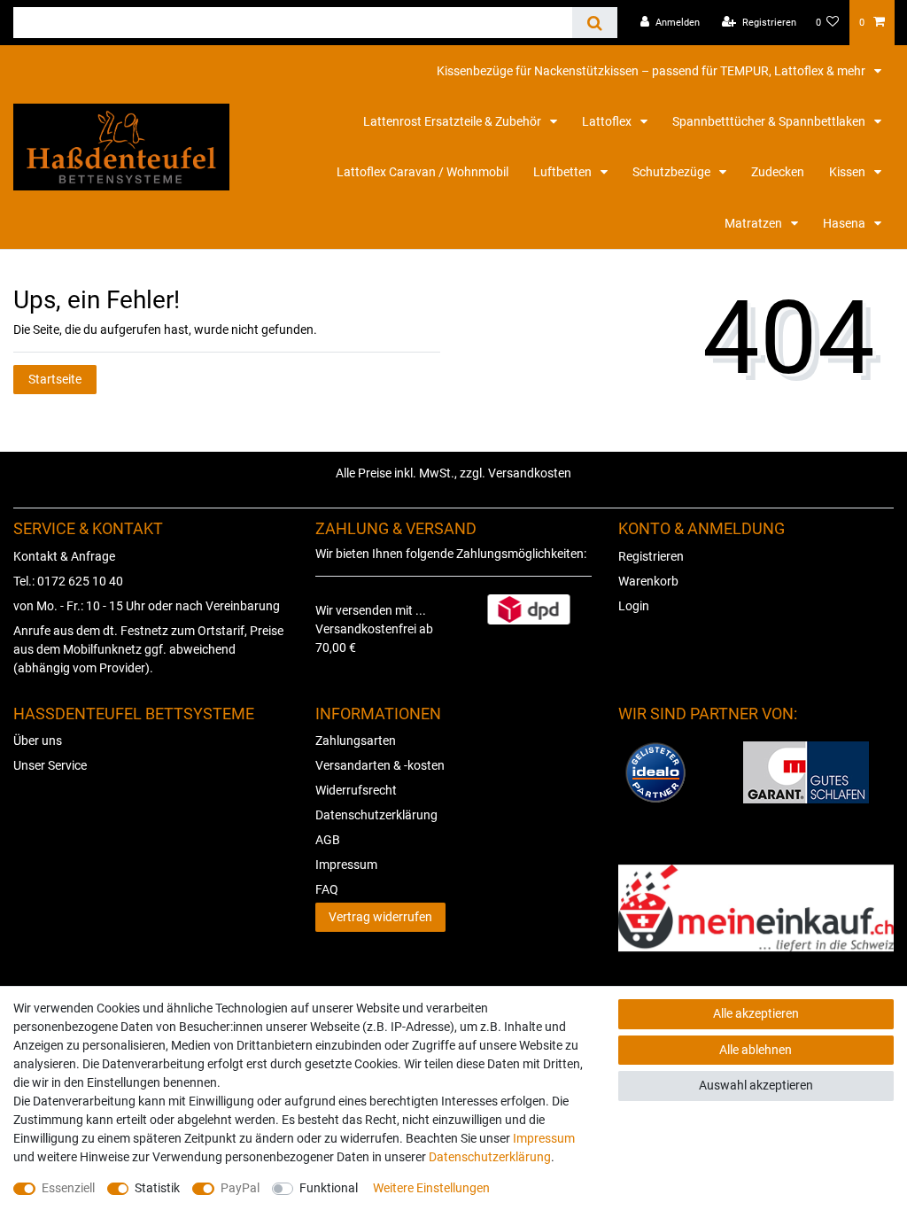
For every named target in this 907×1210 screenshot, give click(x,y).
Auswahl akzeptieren (756, 1085)
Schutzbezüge (672, 172)
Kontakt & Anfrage (64, 556)
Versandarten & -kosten (380, 765)
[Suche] (594, 22)
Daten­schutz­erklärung (490, 1157)
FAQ (326, 889)
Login (633, 606)
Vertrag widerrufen (380, 917)
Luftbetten (563, 172)
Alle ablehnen (755, 1050)
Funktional (328, 1188)
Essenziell (68, 1188)
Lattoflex (608, 121)
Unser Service (50, 765)
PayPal (240, 1188)
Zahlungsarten (355, 740)
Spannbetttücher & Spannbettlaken (770, 121)
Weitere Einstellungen (431, 1188)
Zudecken (777, 172)
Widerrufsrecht (356, 790)
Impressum (346, 864)
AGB (327, 840)
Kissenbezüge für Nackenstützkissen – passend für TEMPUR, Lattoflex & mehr (652, 71)
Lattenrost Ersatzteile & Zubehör (453, 121)
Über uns (37, 740)
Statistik (157, 1188)
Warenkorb (648, 581)
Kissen (848, 172)
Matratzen (755, 223)
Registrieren (651, 556)
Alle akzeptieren (756, 1013)
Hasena (845, 223)
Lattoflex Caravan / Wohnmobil (422, 172)
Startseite (54, 379)
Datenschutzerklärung (376, 815)
